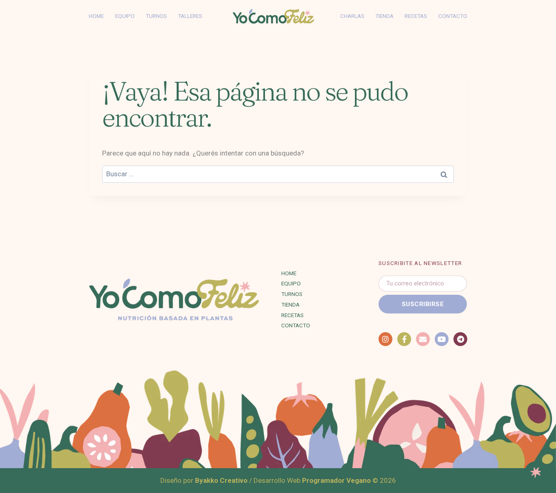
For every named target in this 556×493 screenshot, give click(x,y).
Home (96, 16)
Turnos (156, 16)
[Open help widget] (535, 472)
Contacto (452, 16)
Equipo (125, 16)
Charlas (352, 16)
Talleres (190, 16)
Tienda (384, 16)
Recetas (416, 16)
